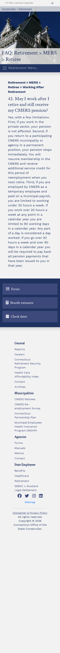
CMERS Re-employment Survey (27, 406)
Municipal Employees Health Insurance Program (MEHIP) (28, 426)
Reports (19, 349)
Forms (18, 442)
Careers (19, 354)
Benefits (19, 470)
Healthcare (21, 475)
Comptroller (9, 8)
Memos (19, 453)
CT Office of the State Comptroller (19, 3)
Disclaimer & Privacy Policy (30, 512)
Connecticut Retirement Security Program (27, 363)
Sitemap (30, 502)
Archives (20, 386)
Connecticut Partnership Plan (25, 415)
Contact (19, 381)
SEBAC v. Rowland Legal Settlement (26, 488)
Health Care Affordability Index (26, 374)
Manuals (19, 448)
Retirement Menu (21, 68)
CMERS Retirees (24, 399)
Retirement (25, 8)
